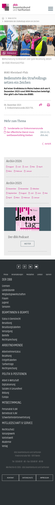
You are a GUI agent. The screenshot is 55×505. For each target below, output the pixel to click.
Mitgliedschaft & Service (17, 423)
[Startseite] (3, 18)
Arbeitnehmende (12, 345)
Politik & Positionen (14, 374)
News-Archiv (12, 18)
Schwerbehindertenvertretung (16, 417)
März (10, 171)
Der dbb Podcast (18, 237)
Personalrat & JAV (9, 409)
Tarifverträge (8, 364)
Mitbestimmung (11, 402)
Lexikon (40, 274)
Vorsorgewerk (8, 434)
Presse (6, 274)
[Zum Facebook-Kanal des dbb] (19, 266)
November (24, 188)
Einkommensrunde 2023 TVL (20, 107)
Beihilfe (5, 335)
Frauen (5, 298)
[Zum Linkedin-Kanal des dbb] (30, 266)
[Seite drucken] (47, 105)
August (11, 166)
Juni (26, 166)
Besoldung (7, 323)
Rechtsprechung (9, 340)
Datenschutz (27, 478)
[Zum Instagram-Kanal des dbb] (24, 266)
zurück (48, 143)
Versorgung (7, 331)
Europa (5, 397)
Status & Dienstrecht (11, 319)
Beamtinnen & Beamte (15, 312)
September (12, 193)
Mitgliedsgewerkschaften (13, 294)
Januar (29, 171)
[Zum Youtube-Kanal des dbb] (36, 266)
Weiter (27, 243)
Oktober (36, 188)
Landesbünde (8, 290)
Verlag (5, 446)
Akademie (6, 442)
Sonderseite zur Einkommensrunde (25, 128)
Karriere (48, 274)
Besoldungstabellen (11, 327)
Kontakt (10, 478)
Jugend (5, 303)
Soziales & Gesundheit (12, 389)
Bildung (5, 393)
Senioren (6, 307)
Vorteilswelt (7, 438)
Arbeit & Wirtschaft (10, 380)
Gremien (6, 286)
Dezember (12, 188)
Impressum (44, 478)
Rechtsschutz (8, 429)
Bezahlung (7, 356)
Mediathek (30, 274)
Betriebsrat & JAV (9, 413)
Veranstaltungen (17, 274)
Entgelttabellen (9, 360)
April (40, 166)
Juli (19, 166)
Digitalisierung (8, 385)
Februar (19, 171)
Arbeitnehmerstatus (11, 352)
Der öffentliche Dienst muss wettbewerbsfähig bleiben (28, 133)
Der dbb (7, 279)
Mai (33, 166)
